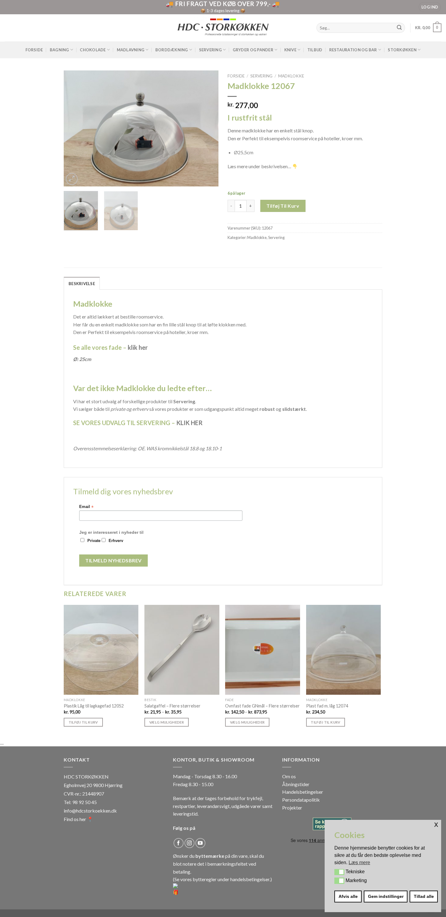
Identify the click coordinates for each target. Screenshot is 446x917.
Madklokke (291, 75)
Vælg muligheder (166, 722)
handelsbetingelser (249, 879)
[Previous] (74, 128)
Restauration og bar (353, 49)
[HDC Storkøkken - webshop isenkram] (223, 27)
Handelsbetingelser (302, 792)
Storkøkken (402, 49)
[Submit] (399, 28)
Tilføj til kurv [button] (83, 722)
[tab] (82, 283)
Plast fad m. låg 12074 (327, 705)
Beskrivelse (82, 283)
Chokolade (93, 49)
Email (86, 507)
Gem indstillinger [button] (386, 896)
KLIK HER (189, 422)
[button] (339, 872)
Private (93, 541)
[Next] (207, 128)
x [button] (436, 824)
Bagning (59, 49)
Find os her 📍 (78, 819)
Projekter (292, 807)
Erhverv (116, 541)
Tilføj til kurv (282, 206)
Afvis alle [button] (348, 896)
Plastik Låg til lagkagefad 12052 (94, 705)
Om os (289, 776)
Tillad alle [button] (424, 896)
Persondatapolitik (301, 800)
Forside (34, 49)
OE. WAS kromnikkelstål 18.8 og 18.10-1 (180, 448)
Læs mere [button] (359, 862)
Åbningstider (295, 784)
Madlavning (131, 49)
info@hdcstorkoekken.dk (90, 810)
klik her (138, 347)
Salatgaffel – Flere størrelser (172, 705)
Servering (210, 49)
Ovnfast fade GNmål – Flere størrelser (262, 705)
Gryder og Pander (253, 49)
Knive (290, 49)
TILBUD (315, 49)
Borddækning (171, 49)
